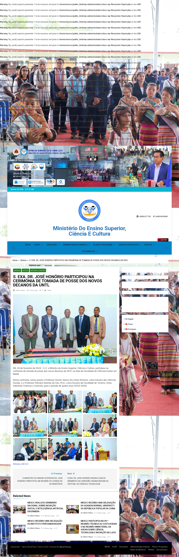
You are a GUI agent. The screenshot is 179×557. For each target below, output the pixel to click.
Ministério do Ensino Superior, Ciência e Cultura (89, 231)
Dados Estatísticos (128, 245)
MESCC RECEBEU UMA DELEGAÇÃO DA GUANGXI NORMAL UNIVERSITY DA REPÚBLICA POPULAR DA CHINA (98, 505)
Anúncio (17, 270)
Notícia (148, 245)
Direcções (52, 245)
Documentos (88, 251)
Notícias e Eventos (38, 270)
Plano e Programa (102, 245)
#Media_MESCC (21, 464)
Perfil (37, 245)
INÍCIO (28, 245)
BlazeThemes (65, 547)
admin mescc (20, 290)
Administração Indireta (75, 245)
